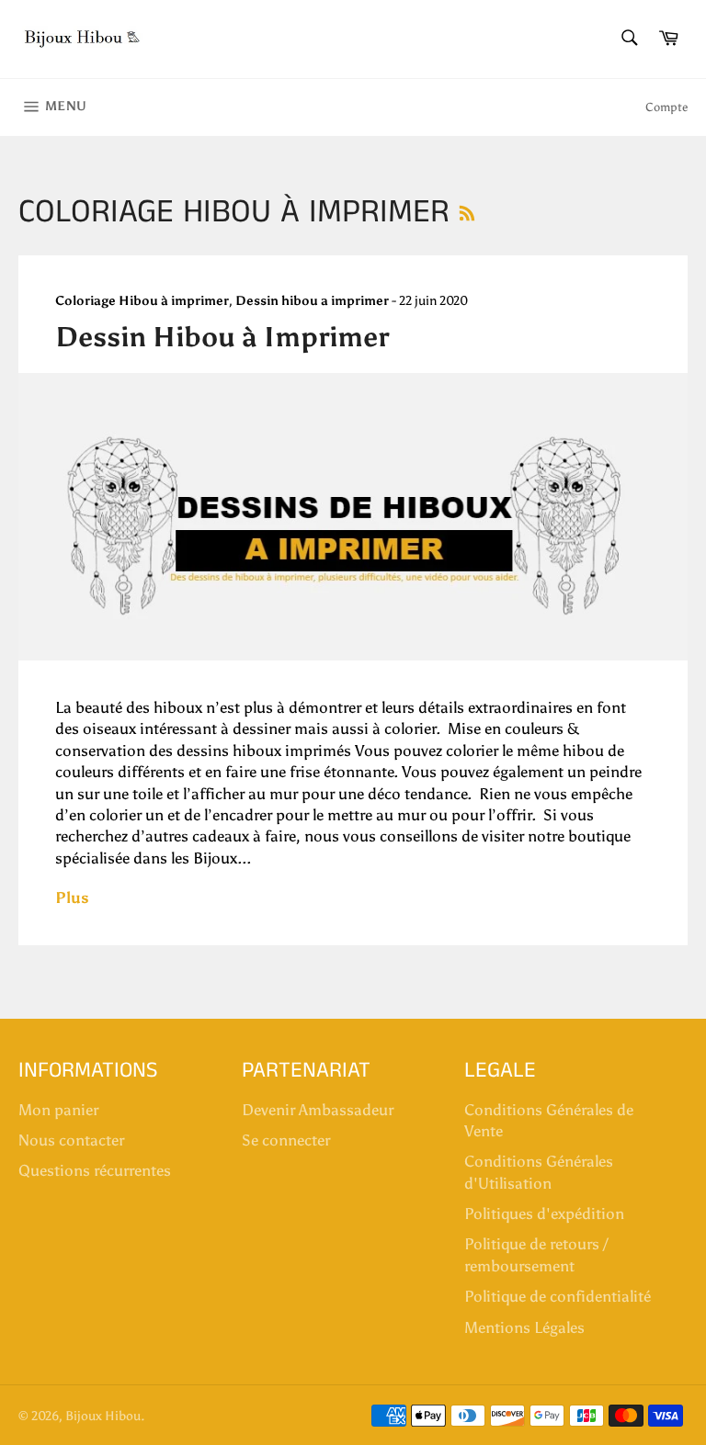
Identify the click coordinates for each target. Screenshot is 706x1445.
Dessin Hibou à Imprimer (222, 337)
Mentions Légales (524, 1327)
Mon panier (58, 1110)
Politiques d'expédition (544, 1213)
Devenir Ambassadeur (317, 1110)
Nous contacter (71, 1140)
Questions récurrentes (94, 1170)
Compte (666, 107)
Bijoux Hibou (103, 1416)
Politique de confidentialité (557, 1296)
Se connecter (286, 1140)
